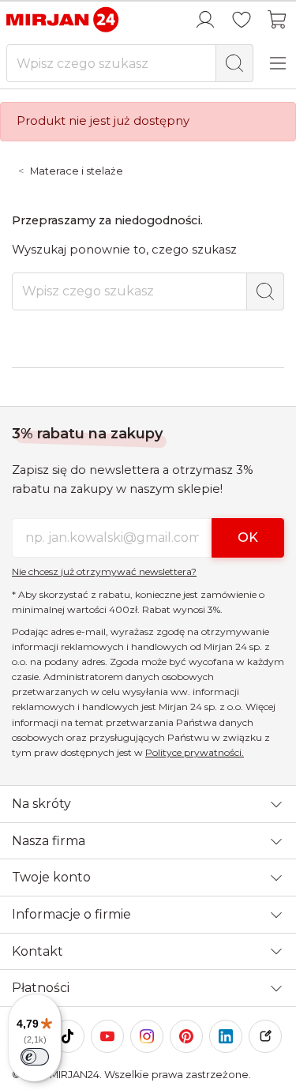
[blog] (265, 1036)
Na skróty (41, 803)
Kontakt (37, 951)
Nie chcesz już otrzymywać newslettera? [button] (104, 571)
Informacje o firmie (71, 914)
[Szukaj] (234, 63)
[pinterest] (186, 1036)
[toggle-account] (205, 20)
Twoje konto (51, 877)
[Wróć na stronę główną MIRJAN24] (63, 19)
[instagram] (146, 1036)
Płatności (40, 987)
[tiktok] (67, 1036)
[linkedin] (225, 1036)
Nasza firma (48, 840)
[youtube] (107, 1036)
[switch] (35, 1057)
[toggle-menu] (278, 63)
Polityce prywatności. (194, 752)
